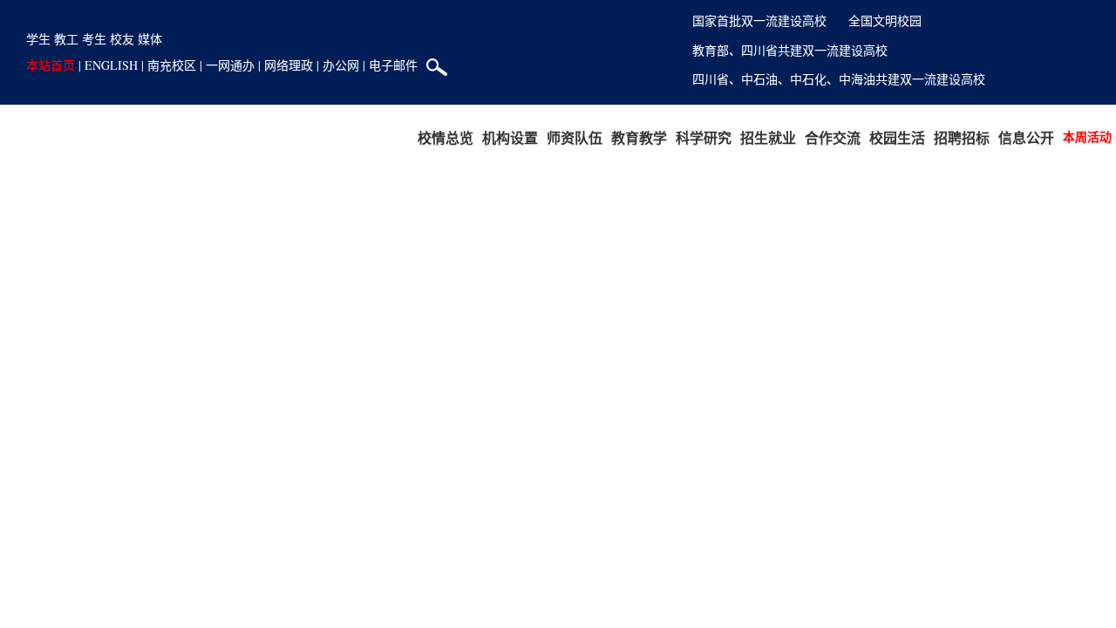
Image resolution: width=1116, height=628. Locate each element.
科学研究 (704, 137)
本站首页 (50, 65)
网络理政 (288, 65)
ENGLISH (111, 65)
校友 (122, 39)
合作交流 (833, 137)
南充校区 (171, 65)
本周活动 (1087, 136)
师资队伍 (574, 137)
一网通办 (230, 65)
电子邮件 (393, 65)
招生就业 (768, 137)
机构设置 (510, 137)
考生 (94, 39)
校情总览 (445, 137)
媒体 (150, 39)
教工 (66, 39)
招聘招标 (962, 137)
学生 (38, 39)
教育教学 (639, 137)
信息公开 (1026, 137)
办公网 (341, 65)
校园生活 (897, 137)
